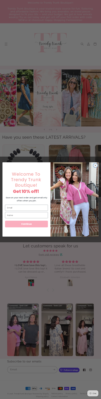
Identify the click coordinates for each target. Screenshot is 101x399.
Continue (26, 224)
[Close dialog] (95, 165)
